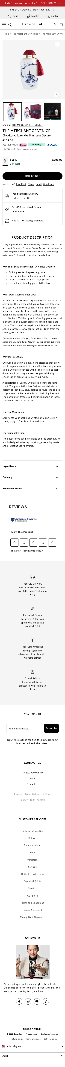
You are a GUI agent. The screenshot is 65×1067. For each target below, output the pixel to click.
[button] (3, 24)
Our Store (32, 895)
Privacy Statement (32, 910)
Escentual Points (32, 881)
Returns (32, 838)
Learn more (18, 211)
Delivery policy (50, 1039)
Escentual (18, 1034)
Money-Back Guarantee (32, 917)
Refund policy (17, 1039)
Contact (55, 16)
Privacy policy (32, 1034)
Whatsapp (48, 184)
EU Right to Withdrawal (32, 874)
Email (38, 184)
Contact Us (32, 784)
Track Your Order (32, 845)
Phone (31, 184)
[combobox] (32, 1046)
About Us (33, 888)
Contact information (49, 1034)
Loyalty (35, 16)
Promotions (33, 859)
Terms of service (33, 1039)
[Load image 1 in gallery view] (12, 111)
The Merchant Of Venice (27, 125)
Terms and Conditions (32, 902)
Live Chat (21, 184)
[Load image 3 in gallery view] (52, 111)
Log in (15, 16)
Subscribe (51, 728)
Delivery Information (33, 831)
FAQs (32, 852)
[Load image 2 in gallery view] (32, 111)
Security (32, 867)
